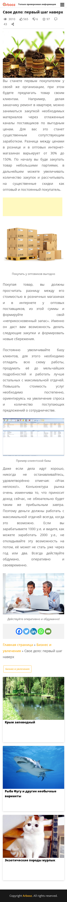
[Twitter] (26, 631)
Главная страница (18, 644)
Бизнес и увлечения (17, 669)
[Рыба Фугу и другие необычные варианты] (33, 767)
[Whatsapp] (41, 631)
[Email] (48, 631)
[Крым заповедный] (33, 698)
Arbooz (27, 896)
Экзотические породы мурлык (30, 860)
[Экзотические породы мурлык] (33, 836)
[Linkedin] (33, 631)
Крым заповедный (20, 722)
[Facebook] (19, 631)
